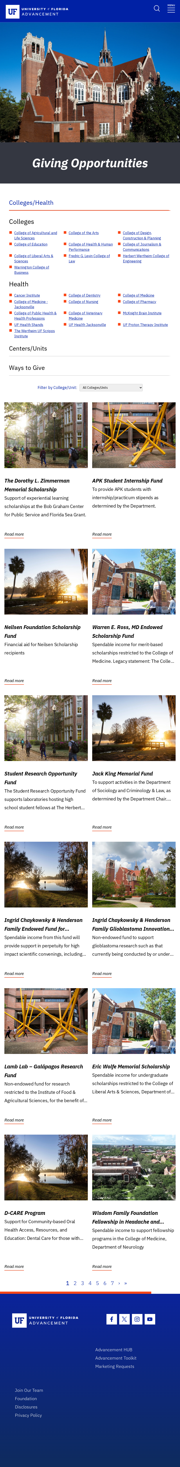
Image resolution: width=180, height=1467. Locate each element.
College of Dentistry (85, 295)
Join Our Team (29, 1390)
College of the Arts (84, 233)
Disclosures (26, 1407)
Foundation (26, 1398)
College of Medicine (138, 295)
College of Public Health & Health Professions (35, 316)
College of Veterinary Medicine (86, 316)
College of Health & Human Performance (91, 247)
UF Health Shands (28, 325)
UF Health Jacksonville (87, 325)
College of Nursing (83, 301)
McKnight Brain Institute (142, 313)
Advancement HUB (113, 1350)
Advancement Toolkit (116, 1358)
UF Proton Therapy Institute (145, 325)
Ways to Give (27, 368)
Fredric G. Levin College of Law (89, 258)
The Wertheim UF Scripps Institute (34, 333)
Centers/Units (28, 348)
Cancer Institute (27, 295)
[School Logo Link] (48, 1321)
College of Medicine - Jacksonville (31, 304)
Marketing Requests (114, 1366)
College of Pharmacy (139, 301)
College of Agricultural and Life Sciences (35, 235)
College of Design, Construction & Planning (142, 235)
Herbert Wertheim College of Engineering (146, 258)
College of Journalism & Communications (142, 247)
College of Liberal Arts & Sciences (33, 258)
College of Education (30, 244)
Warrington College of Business (31, 270)
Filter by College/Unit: (57, 387)
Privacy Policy (28, 1415)
